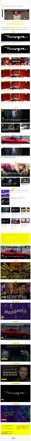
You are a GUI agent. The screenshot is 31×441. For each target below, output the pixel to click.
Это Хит (26, 241)
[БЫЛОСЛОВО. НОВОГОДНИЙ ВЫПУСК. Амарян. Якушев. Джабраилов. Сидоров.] (15, 373)
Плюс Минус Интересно (18, 238)
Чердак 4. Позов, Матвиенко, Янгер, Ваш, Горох (10, 66)
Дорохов (17, 235)
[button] (2, 110)
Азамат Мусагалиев (14, 234)
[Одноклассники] (2, 10)
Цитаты (10, 241)
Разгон (27, 238)
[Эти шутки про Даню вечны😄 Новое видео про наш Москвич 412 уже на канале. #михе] (15, 116)
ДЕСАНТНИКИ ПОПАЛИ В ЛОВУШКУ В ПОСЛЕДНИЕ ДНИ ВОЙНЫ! (25, 184)
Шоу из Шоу (23, 241)
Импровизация (3, 237)
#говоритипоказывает (5, 433)
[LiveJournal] (2, 15)
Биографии (19, 234)
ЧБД (12, 241)
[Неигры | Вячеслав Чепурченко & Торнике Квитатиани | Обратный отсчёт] (15, 291)
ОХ (4, 238)
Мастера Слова (4, 379)
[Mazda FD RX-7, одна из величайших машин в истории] (15, 252)
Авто (10, 234)
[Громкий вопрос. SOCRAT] (15, 413)
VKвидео (2, 57)
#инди (12, 433)
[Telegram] (2, 11)
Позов (22, 238)
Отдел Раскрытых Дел (8, 238)
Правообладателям (11, 428)
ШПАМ (17, 241)
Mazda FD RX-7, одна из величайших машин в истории (11, 144)
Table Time (2, 69)
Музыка (22, 237)
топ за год (6, 428)
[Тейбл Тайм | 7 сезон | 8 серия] (15, 73)
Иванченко (26, 235)
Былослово (27, 234)
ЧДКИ (13, 241)
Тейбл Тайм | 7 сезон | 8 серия (7, 78)
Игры (1, 4)
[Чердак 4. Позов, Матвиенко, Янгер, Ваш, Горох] (15, 61)
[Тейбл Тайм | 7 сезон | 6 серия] (15, 97)
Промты (25, 238)
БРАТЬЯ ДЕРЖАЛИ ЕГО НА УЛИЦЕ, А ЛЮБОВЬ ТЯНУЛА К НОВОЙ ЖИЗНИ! (9, 184)
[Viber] (2, 13)
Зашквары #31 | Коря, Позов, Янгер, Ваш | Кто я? (10, 54)
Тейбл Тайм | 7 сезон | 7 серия (7, 90)
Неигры (2, 238)
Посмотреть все (17, 134)
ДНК (11, 235)
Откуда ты (12, 238)
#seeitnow (7, 431)
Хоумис (7, 241)
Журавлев (20, 235)
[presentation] (27, 110)
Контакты (12, 237)
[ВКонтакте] (2, 9)
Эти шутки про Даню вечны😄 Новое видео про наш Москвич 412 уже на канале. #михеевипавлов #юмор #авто (15, 120)
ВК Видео (3, 235)
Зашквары (2, 33)
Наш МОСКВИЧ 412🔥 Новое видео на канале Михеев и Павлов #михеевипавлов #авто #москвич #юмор (10, 130)
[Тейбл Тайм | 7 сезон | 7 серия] (15, 85)
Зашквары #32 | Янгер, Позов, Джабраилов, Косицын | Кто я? (12, 42)
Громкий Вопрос (7, 235)
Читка (15, 241)
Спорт (2, 399)
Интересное (3, 172)
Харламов (5, 241)
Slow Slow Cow (6, 234)
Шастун (20, 241)
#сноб (10, 433)
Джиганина (13, 235)
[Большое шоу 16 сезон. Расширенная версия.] (15, 270)
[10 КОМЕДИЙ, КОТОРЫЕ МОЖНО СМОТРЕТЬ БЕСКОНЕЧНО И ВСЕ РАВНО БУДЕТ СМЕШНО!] (15, 170)
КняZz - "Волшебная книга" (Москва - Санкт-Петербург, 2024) (15, 226)
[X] (2, 12)
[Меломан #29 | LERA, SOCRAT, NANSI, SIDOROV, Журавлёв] (15, 311)
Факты (2, 241)
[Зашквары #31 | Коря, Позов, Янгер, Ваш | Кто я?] (15, 49)
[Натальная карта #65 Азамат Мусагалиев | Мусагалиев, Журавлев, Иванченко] (15, 353)
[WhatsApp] (2, 14)
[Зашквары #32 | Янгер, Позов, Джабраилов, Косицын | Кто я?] (15, 37)
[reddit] (2, 16)
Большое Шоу (23, 234)
